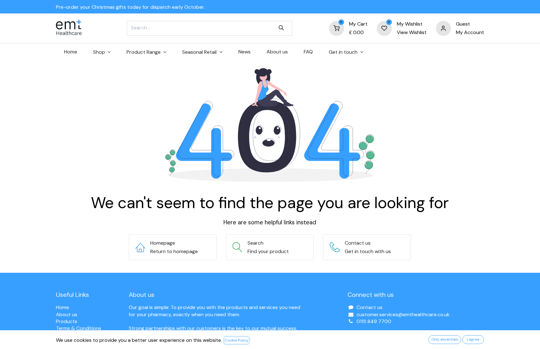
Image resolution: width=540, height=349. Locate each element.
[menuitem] (70, 51)
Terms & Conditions (78, 328)
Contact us (369, 307)
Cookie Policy (236, 340)
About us (66, 314)
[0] (336, 28)
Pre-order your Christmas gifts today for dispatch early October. (130, 7)
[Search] (281, 28)
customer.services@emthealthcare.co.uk (403, 314)
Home (62, 307)
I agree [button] (473, 339)
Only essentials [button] (444, 339)
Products (66, 321)
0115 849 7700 (374, 321)
